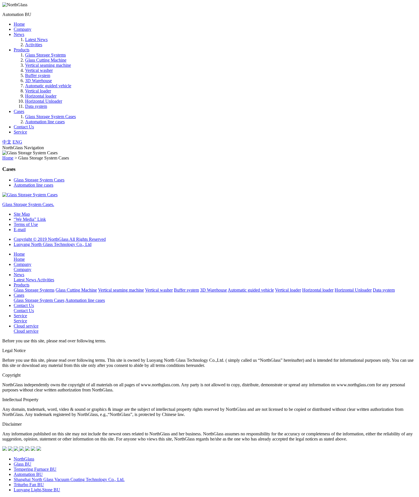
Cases (19, 111)
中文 (6, 142)
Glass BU (22, 464)
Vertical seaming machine (48, 65)
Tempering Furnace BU (35, 469)
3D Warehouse (38, 80)
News (19, 34)
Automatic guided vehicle (48, 85)
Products (21, 49)
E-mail (20, 229)
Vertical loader (38, 90)
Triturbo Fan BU (29, 484)
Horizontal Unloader (43, 101)
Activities (33, 44)
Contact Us (24, 126)
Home (19, 24)
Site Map (22, 214)
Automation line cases (45, 121)
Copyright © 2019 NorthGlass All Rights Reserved (60, 239)
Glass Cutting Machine (45, 60)
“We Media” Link (30, 219)
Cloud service (26, 326)
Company (22, 29)
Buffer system (37, 75)
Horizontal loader (40, 96)
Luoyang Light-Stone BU (37, 489)
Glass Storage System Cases (50, 116)
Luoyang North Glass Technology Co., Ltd (52, 244)
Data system (36, 106)
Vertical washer (39, 70)
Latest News (36, 39)
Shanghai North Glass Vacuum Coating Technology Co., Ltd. (69, 479)
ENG (17, 142)
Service (20, 132)
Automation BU (28, 474)
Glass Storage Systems (45, 54)
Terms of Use (26, 224)
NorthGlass (24, 458)
